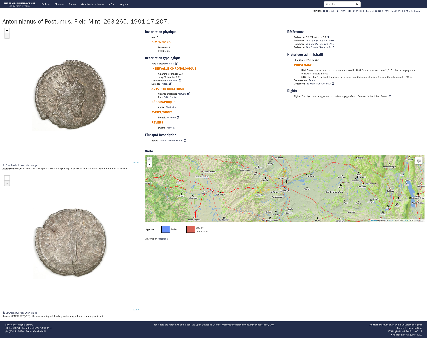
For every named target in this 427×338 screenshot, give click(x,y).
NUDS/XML (329, 11)
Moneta (171, 127)
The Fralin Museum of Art (318, 83)
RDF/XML (341, 11)
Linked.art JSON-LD (373, 11)
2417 (320, 47)
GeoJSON (395, 11)
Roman (312, 80)
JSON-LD (357, 11)
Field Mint (171, 107)
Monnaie (169, 63)
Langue (122, 4)
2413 (320, 43)
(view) (418, 11)
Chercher (59, 4)
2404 (320, 40)
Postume (181, 93)
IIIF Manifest (408, 11)
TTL (349, 11)
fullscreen (163, 238)
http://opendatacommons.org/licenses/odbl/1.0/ (248, 324)
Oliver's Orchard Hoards (171, 140)
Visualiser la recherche (92, 4)
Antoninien (172, 80)
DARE (406, 220)
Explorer (46, 4)
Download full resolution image (21, 165)
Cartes (72, 4)
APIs (111, 4)
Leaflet (136, 162)
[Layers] (418, 160)
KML (387, 11)
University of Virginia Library (19, 324)
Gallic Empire (170, 97)
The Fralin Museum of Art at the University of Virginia (395, 324)
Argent (165, 83)
